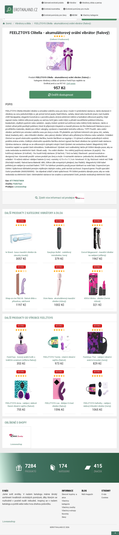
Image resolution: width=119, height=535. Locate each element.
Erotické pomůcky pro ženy (55, 15)
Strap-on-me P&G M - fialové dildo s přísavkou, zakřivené (21, 300)
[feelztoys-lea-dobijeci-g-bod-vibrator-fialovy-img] (59, 389)
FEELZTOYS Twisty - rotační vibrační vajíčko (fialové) (59, 358)
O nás (103, 494)
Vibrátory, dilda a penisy (92, 3)
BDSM (74, 15)
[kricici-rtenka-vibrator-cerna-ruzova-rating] (97, 271)
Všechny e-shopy (69, 511)
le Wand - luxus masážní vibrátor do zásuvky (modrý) (21, 253)
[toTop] (115, 533)
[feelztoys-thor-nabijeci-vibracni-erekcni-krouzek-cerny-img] (97, 343)
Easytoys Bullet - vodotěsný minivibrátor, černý (59, 253)
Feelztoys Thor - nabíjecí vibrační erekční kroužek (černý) (97, 358)
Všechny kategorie (90, 15)
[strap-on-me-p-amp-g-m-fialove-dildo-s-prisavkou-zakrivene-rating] (21, 271)
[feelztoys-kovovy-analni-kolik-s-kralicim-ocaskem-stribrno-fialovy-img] (21, 343)
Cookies (104, 497)
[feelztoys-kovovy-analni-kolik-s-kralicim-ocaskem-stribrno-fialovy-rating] (21, 330)
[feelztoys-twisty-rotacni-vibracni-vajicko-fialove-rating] (59, 330)
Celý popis (70, 83)
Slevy (64, 517)
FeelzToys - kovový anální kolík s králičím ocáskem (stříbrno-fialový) (21, 358)
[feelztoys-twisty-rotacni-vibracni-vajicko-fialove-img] (59, 343)
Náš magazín (87, 494)
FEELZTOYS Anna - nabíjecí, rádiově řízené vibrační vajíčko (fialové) (21, 404)
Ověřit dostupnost (62, 94)
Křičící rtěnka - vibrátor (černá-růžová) (97, 300)
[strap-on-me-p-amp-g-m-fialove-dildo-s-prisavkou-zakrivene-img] (21, 284)
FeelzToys (17, 184)
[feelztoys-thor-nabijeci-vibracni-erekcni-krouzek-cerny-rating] (97, 330)
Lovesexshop (20, 187)
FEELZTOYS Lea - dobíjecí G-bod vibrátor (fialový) (59, 404)
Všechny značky (68, 507)
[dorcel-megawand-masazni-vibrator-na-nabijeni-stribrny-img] (97, 238)
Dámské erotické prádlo (54, 3)
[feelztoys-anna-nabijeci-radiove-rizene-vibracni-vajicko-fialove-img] (21, 389)
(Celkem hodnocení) (59, 39)
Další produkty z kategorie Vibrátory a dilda (34, 213)
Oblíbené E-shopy (15, 422)
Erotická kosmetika (52, 9)
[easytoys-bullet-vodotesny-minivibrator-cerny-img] (59, 238)
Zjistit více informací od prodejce (56, 197)
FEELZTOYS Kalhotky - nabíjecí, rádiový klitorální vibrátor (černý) (97, 404)
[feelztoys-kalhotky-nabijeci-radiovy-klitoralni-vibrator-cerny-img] (97, 389)
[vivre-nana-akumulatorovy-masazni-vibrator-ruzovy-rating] (59, 271)
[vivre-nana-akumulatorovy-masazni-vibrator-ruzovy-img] (59, 284)
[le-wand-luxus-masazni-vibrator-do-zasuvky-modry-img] (21, 238)
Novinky (65, 514)
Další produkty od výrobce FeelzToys (29, 317)
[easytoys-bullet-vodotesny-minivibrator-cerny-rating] (59, 225)
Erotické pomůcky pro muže (77, 9)
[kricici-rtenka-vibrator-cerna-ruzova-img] (97, 284)
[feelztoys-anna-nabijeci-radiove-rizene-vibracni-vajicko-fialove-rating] (21, 376)
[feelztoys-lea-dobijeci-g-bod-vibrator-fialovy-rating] (59, 376)
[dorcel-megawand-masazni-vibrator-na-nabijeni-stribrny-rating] (97, 225)
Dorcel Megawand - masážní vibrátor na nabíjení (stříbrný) (97, 253)
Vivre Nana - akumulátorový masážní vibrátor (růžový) (59, 300)
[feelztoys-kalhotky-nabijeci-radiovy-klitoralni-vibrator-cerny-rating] (97, 376)
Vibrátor (72, 3)
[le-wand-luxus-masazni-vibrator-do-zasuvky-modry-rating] (21, 225)
